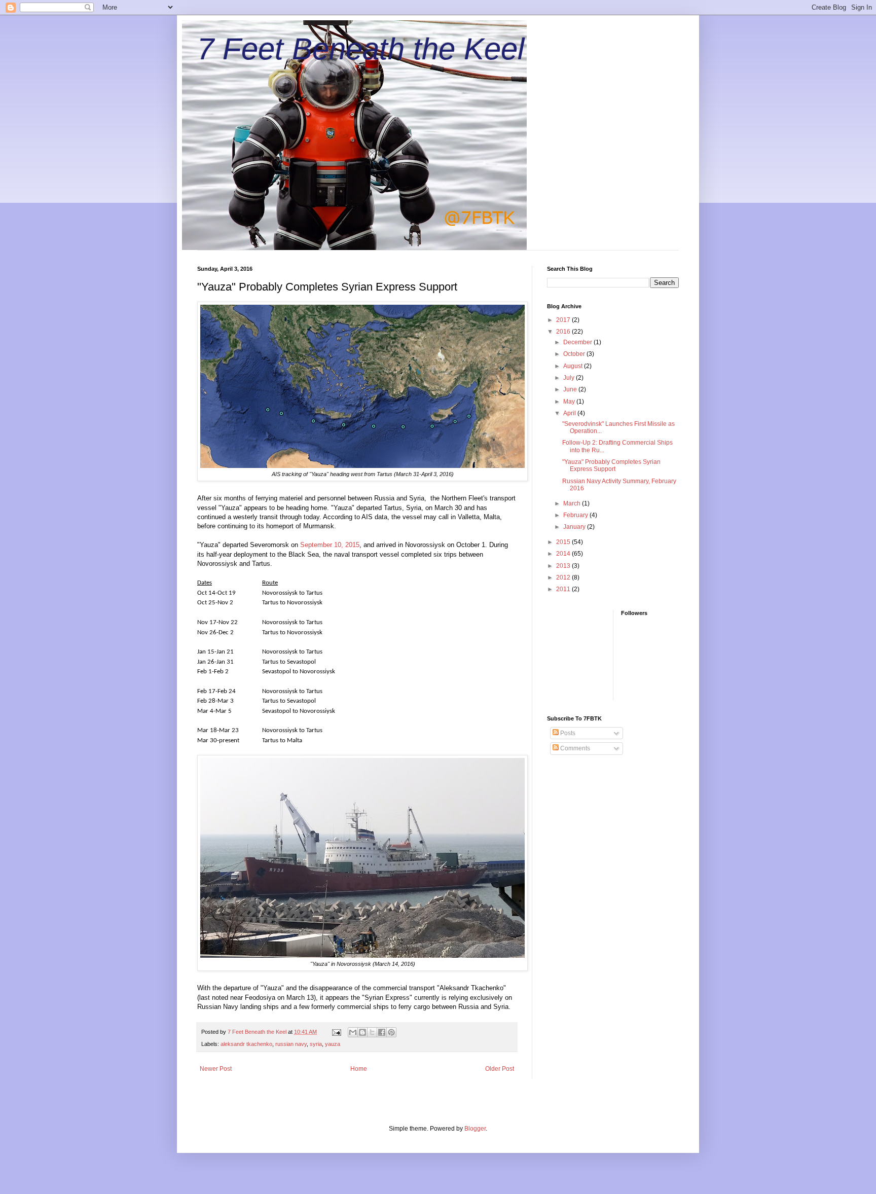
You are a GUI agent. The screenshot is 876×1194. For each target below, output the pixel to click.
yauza (332, 1044)
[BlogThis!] (362, 1032)
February (576, 515)
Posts (567, 733)
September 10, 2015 (329, 545)
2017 (564, 319)
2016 (564, 331)
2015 (564, 542)
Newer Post (216, 1068)
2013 (564, 565)
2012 (564, 577)
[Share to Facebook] (382, 1032)
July (569, 377)
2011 (564, 589)
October (575, 353)
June (570, 389)
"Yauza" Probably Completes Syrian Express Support (611, 465)
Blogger (475, 1128)
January (575, 526)
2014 (564, 553)
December (578, 342)
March (572, 503)
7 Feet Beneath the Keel (360, 49)
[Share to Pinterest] (391, 1032)
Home (358, 1068)
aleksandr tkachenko (246, 1044)
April (570, 413)
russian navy (291, 1044)
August (573, 366)
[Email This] (353, 1032)
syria (316, 1044)
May (569, 401)
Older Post (499, 1068)
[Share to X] (372, 1032)
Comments (574, 748)
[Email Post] (336, 1032)
